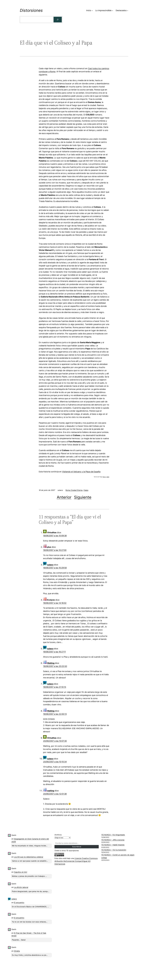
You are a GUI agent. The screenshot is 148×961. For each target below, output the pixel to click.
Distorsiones (31, 10)
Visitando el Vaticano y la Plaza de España (81, 471)
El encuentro (19, 902)
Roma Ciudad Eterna (74, 490)
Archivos (58, 835)
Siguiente (82, 497)
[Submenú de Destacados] (127, 10)
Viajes (85, 490)
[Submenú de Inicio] (92, 10)
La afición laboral (21, 887)
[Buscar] (58, 19)
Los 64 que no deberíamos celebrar (28, 857)
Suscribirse (76, 847)
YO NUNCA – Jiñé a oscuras (112, 840)
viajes (107, 476)
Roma (104, 476)
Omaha (17, 951)
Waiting (50, 663)
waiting (50, 791)
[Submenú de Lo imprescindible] (112, 10)
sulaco (50, 565)
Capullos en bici (20, 872)
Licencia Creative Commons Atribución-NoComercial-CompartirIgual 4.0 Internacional (76, 861)
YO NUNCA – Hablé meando (112, 845)
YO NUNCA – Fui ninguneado (113, 835)
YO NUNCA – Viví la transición (113, 850)
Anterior (64, 497)
